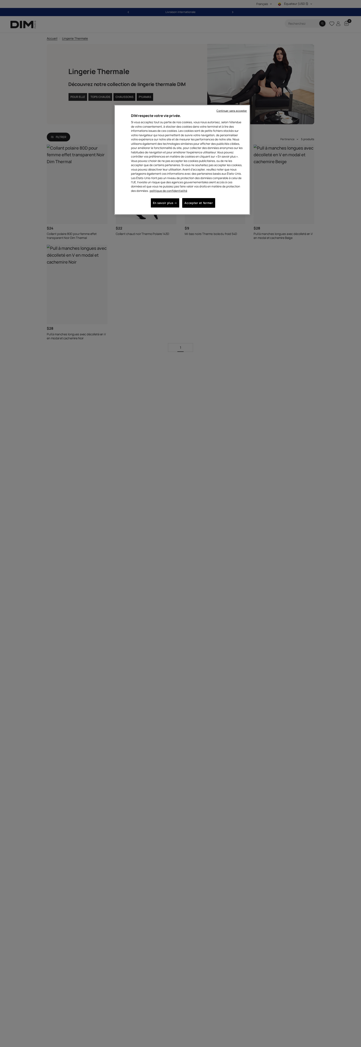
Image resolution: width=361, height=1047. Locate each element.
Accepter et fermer (198, 203)
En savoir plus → (165, 203)
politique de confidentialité (168, 191)
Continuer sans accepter (231, 111)
